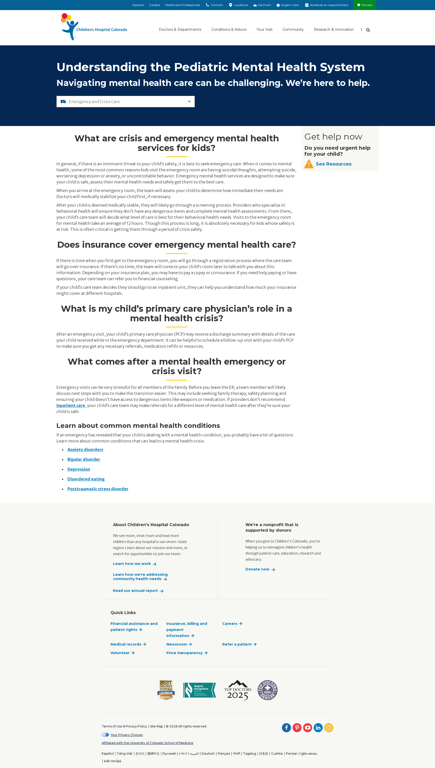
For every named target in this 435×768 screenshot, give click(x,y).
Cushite (277, 753)
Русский (169, 753)
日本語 (263, 753)
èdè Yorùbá (112, 761)
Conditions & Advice (228, 29)
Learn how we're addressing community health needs (140, 576)
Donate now (257, 569)
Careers (154, 5)
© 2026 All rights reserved (186, 726)
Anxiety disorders (85, 449)
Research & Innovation (334, 29)
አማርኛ (183, 753)
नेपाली (236, 753)
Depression (78, 469)
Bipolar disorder (83, 459)
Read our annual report (135, 591)
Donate (366, 5)
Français (224, 753)
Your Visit (265, 29)
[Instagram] (328, 727)
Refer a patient (237, 644)
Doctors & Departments (180, 29)
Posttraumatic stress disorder (97, 488)
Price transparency (184, 653)
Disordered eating (86, 479)
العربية (194, 753)
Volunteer (120, 653)
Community (293, 29)
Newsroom (176, 644)
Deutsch (208, 753)
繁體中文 (154, 753)
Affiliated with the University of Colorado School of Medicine (147, 743)
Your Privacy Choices (127, 735)
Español (138, 5)
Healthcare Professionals (182, 5)
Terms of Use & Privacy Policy (124, 726)
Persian (292, 753)
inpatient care (70, 405)
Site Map (156, 726)
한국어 (139, 753)
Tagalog (249, 753)
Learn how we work (132, 564)
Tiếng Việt (124, 753)
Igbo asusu (309, 753)
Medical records (126, 644)
